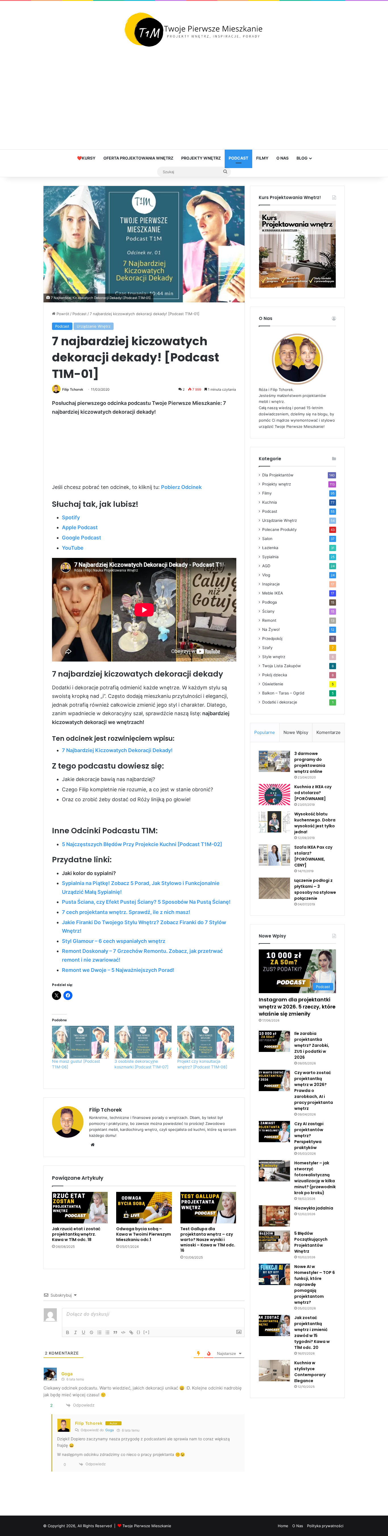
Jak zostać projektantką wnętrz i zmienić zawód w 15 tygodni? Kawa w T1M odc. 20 (312, 1332)
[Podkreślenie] (83, 1332)
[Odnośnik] (131, 1332)
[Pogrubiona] (68, 1332)
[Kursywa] (76, 1332)
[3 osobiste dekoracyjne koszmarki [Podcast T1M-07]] (143, 1042)
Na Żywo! (271, 629)
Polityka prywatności (325, 1526)
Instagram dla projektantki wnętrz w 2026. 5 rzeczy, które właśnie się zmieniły (297, 1006)
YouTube (73, 548)
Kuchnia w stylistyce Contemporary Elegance (310, 1372)
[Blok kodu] (123, 1332)
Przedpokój (272, 638)
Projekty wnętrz (201, 158)
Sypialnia (270, 556)
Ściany (268, 611)
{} (139, 1332)
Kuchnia (269, 502)
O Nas (282, 158)
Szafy (267, 647)
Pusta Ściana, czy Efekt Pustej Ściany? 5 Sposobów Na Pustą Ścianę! (146, 902)
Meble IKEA (272, 593)
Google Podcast (81, 538)
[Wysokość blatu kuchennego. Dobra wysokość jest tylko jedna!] (274, 821)
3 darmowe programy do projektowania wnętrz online (309, 762)
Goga (67, 1373)
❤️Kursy (86, 158)
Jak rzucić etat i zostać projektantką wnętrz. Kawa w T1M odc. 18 (76, 1234)
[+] (146, 1332)
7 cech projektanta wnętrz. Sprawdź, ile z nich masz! (126, 912)
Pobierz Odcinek (181, 487)
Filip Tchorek (72, 389)
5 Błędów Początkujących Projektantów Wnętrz (310, 1242)
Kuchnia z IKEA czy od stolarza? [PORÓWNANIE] (312, 793)
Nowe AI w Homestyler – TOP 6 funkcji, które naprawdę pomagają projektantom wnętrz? (314, 1284)
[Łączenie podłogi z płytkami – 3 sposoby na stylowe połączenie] (274, 888)
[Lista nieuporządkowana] (107, 1332)
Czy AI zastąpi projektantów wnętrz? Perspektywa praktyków (309, 1135)
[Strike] (91, 1332)
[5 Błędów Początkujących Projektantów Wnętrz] (274, 1241)
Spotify (71, 517)
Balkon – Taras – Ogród (283, 693)
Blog (302, 158)
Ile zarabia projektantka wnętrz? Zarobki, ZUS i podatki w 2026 (311, 1045)
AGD (266, 566)
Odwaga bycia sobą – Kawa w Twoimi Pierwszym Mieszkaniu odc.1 (143, 1234)
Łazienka (270, 547)
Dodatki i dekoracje (279, 702)
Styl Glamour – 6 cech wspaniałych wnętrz (113, 941)
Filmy (262, 158)
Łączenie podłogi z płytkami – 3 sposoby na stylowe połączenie (315, 889)
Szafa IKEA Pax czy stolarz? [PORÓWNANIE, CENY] (313, 856)
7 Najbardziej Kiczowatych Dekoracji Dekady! (117, 750)
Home (283, 1526)
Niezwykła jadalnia (313, 1208)
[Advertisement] (194, 98)
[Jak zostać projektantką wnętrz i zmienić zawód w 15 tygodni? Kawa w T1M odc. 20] (274, 1325)
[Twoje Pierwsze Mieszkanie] (194, 29)
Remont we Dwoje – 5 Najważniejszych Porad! (118, 970)
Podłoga (269, 602)
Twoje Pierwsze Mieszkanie (146, 1526)
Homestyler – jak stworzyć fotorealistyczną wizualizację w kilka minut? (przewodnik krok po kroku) (315, 1178)
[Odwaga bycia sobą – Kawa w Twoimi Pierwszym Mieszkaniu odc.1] (144, 1207)
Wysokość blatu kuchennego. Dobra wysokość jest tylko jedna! (314, 823)
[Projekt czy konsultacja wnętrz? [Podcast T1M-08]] (205, 1042)
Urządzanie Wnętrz (93, 326)
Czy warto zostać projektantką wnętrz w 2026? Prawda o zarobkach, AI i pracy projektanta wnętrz (313, 1090)
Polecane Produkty (279, 529)
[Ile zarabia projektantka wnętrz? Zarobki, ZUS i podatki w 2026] (274, 1041)
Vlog (266, 575)
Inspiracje (271, 584)
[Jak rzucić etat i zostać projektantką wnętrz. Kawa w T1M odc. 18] (80, 1207)
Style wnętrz (273, 656)
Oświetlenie (272, 684)
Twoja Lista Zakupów (281, 666)
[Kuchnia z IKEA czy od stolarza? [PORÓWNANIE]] (274, 794)
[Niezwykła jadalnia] (274, 1216)
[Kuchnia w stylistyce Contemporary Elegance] (274, 1370)
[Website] (92, 1144)
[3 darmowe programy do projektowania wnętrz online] (274, 761)
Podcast (238, 158)
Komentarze (328, 732)
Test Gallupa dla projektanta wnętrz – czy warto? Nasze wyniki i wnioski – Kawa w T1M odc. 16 (207, 1239)
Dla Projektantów (277, 475)
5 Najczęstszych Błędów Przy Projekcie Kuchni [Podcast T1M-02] (142, 844)
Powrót (62, 313)
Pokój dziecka (274, 675)
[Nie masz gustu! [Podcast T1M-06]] (80, 1042)
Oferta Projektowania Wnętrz (138, 158)
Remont (269, 620)
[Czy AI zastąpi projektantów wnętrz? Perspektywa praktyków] (274, 1131)
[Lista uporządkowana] (99, 1332)
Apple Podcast (80, 527)
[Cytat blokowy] (115, 1332)
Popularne (264, 732)
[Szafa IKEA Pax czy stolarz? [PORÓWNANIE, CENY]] (274, 855)
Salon (267, 538)
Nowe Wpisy (295, 732)
